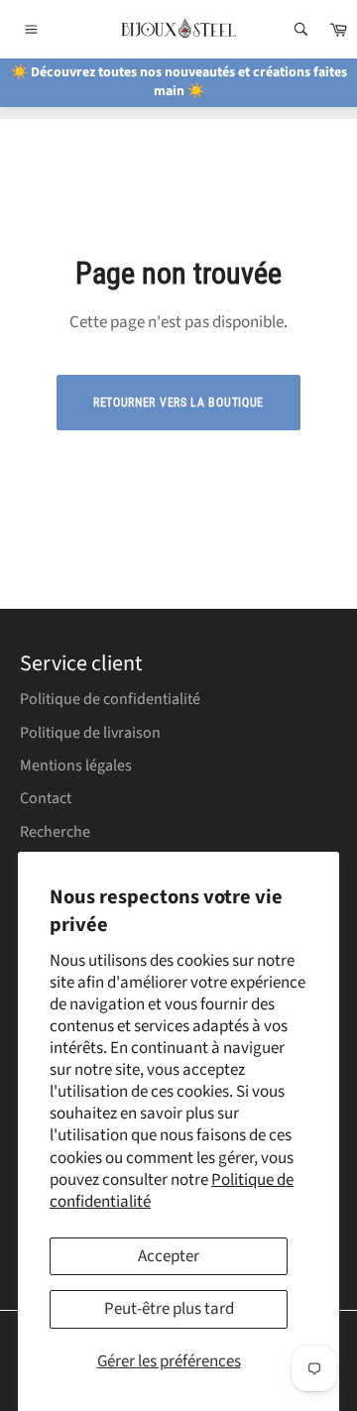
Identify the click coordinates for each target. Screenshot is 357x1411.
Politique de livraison (90, 733)
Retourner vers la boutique (178, 403)
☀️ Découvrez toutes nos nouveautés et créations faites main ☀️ (179, 81)
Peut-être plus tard (169, 1309)
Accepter (168, 1256)
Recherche (55, 832)
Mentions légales (76, 765)
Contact (45, 798)
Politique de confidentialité (110, 699)
